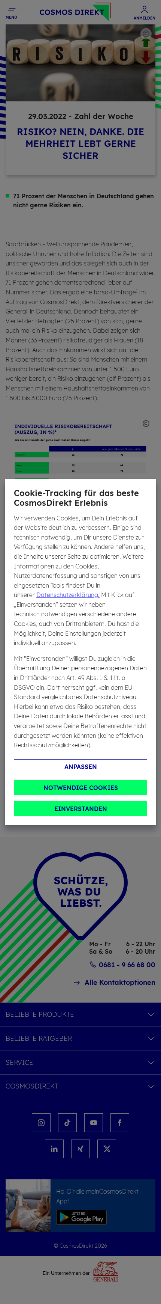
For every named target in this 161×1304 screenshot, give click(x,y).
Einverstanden (80, 809)
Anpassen (80, 766)
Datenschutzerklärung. (68, 594)
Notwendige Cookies (80, 787)
